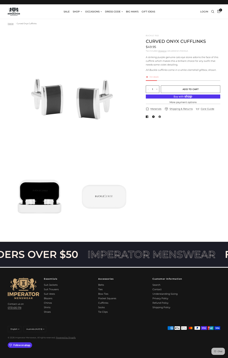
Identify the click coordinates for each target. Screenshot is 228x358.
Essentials (50, 279)
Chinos (48, 302)
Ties (100, 289)
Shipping (162, 51)
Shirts (47, 307)
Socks (101, 307)
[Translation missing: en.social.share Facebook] (148, 117)
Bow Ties (103, 293)
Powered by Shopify (66, 337)
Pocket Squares (107, 298)
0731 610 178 (14, 307)
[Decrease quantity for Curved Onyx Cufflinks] (148, 89)
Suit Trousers (51, 289)
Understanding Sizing (165, 293)
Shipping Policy (161, 307)
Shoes (47, 311)
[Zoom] (130, 41)
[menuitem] (66, 11)
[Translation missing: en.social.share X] (154, 117)
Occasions (92, 11)
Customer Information (167, 279)
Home (10, 23)
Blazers (48, 298)
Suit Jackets (51, 284)
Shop (76, 11)
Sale (67, 11)
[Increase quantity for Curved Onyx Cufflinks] (156, 89)
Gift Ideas (148, 11)
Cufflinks (103, 302)
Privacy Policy (160, 298)
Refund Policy (160, 302)
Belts (101, 284)
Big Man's (132, 11)
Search (156, 284)
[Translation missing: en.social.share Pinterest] (160, 117)
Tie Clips (103, 311)
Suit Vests (49, 293)
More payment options (183, 102)
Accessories (106, 279)
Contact (157, 289)
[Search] (213, 11)
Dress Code (113, 11)
